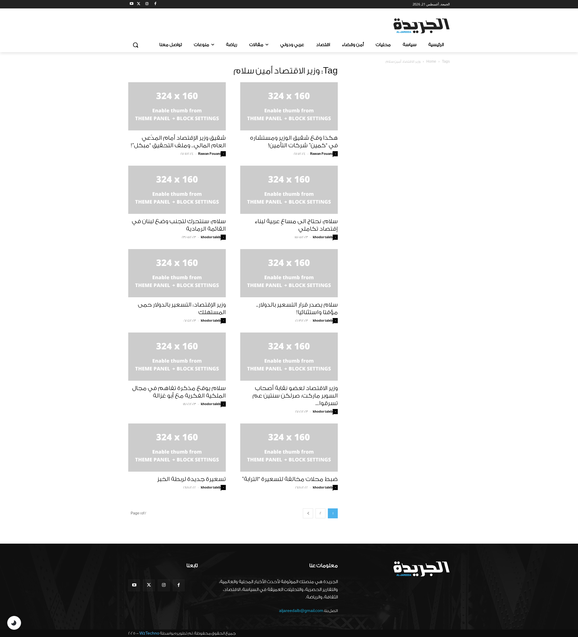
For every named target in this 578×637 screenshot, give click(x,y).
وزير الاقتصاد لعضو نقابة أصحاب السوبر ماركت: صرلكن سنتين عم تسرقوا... (295, 396)
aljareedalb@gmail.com (301, 610)
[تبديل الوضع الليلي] (14, 623)
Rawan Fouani (209, 154)
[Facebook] (155, 4)
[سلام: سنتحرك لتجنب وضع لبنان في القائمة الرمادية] (177, 190)
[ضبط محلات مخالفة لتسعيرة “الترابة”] (289, 447)
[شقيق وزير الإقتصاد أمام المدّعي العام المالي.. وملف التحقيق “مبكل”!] (177, 106)
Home (431, 62)
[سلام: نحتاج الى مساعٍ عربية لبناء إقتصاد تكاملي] (289, 190)
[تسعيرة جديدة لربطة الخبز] (177, 447)
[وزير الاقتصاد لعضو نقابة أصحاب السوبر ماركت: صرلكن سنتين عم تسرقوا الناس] (289, 357)
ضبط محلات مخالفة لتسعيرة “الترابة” (290, 479)
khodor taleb (211, 237)
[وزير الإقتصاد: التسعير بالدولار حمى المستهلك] (177, 273)
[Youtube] (131, 4)
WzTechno (149, 633)
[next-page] (308, 513)
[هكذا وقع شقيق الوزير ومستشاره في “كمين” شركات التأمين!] (289, 106)
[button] (135, 45)
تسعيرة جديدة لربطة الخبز (191, 479)
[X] (138, 4)
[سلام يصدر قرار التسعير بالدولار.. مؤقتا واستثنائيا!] (289, 273)
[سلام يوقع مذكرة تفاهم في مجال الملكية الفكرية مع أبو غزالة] (177, 357)
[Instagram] (147, 4)
